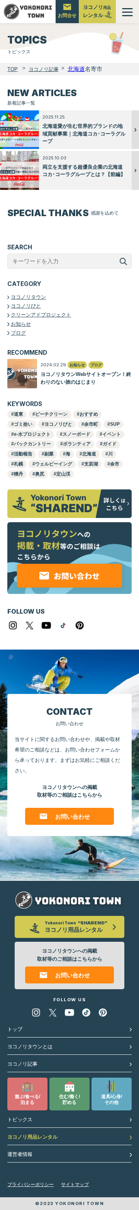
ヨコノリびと (26, 306)
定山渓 (63, 474)
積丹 (18, 474)
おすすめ (89, 414)
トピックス (19, 1119)
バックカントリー (32, 444)
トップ (14, 1029)
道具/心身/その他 (111, 1099)
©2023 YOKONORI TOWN (69, 1203)
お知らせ (21, 324)
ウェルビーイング (53, 464)
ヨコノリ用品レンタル (32, 1137)
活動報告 (23, 454)
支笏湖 (91, 464)
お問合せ (67, 15)
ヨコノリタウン (28, 297)
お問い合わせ (72, 816)
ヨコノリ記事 (22, 1064)
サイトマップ (75, 1184)
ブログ (18, 333)
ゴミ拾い (23, 424)
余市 (114, 464)
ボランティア (77, 444)
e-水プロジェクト (32, 434)
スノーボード (76, 434)
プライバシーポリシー (30, 1184)
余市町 (91, 424)
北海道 (89, 454)
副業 (49, 454)
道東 (18, 414)
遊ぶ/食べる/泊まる (27, 1099)
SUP (115, 424)
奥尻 (39, 474)
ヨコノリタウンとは (30, 1046)
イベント (111, 434)
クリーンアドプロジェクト (41, 315)
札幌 (18, 464)
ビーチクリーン (51, 414)
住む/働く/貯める (69, 1099)
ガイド (110, 444)
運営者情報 (19, 1154)
